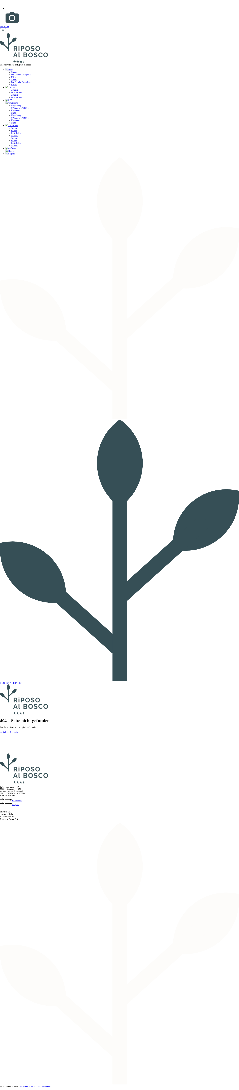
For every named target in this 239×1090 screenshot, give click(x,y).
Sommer (14, 128)
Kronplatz (15, 110)
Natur (13, 113)
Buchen (11, 151)
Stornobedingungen (43, 1086)
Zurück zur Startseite (9, 732)
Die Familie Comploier (21, 74)
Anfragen (12, 148)
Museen (14, 135)
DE (2, 26)
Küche (14, 77)
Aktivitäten (13, 125)
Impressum (24, 1086)
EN (5, 26)
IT (8, 26)
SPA (10, 100)
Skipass (11, 154)
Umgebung (13, 103)
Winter (14, 130)
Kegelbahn (16, 133)
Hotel (10, 70)
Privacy (32, 1086)
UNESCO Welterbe (19, 108)
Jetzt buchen (16, 92)
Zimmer (11, 87)
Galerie (14, 72)
